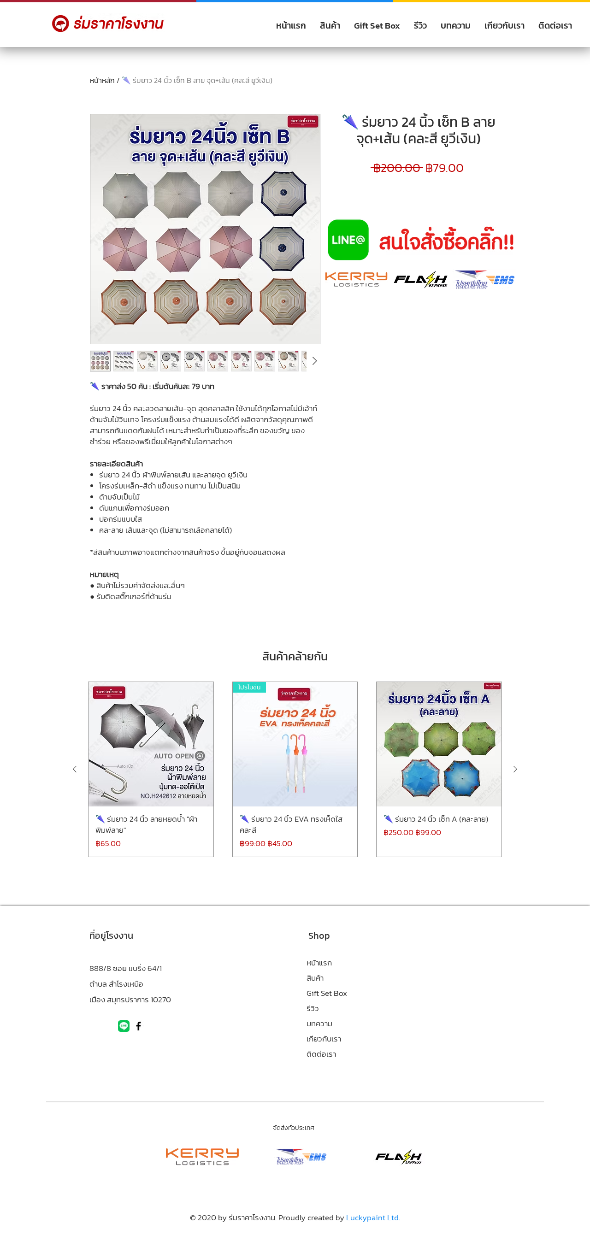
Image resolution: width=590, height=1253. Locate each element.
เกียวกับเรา (324, 1039)
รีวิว (313, 1008)
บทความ (319, 1023)
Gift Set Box (327, 993)
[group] (295, 769)
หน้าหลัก (102, 80)
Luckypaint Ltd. (373, 1218)
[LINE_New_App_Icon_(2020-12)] (124, 1026)
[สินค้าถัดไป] (515, 769)
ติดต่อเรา (321, 1054)
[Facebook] (138, 1026)
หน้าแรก (319, 963)
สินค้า (315, 978)
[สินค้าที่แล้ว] (74, 769)
